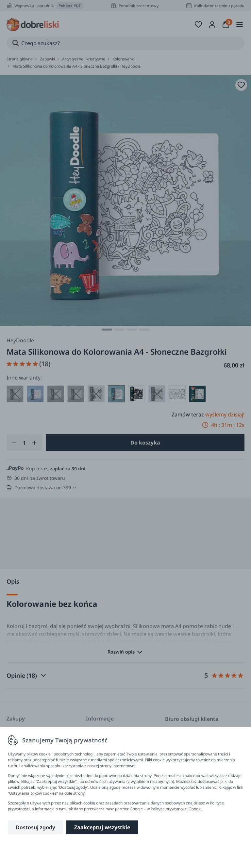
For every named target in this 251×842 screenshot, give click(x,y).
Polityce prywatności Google (176, 809)
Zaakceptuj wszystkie (102, 827)
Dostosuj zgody (35, 827)
